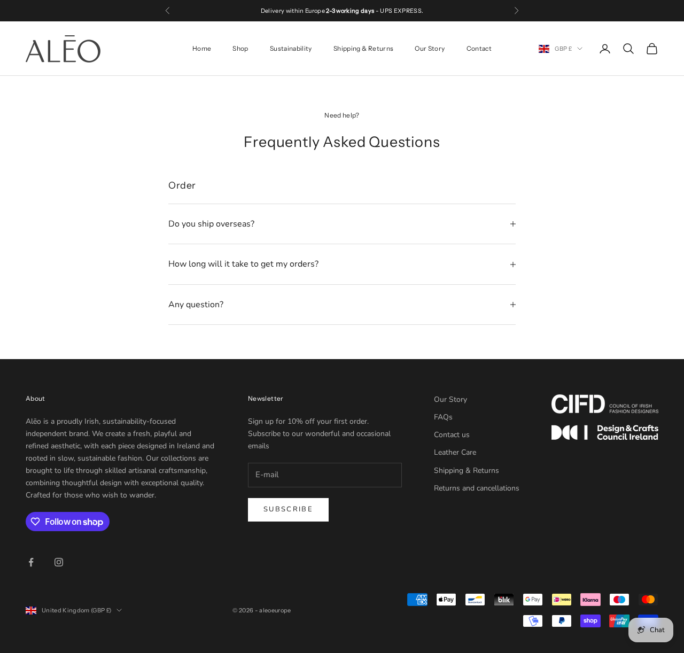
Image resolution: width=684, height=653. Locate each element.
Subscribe (288, 509)
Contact (479, 48)
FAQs (443, 417)
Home (201, 48)
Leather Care (455, 452)
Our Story (430, 48)
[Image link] (604, 403)
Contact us (452, 435)
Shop (240, 48)
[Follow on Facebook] (31, 562)
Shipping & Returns (363, 48)
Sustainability (291, 48)
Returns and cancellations (476, 488)
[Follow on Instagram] (58, 562)
